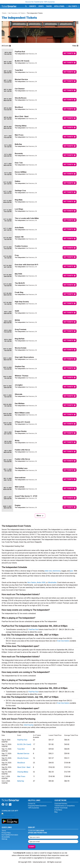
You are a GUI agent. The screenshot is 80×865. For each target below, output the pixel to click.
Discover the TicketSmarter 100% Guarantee (40, 2)
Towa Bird (20, 749)
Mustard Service (23, 754)
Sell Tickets (72, 6)
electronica (56, 571)
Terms (4, 830)
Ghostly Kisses (22, 758)
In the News (58, 810)
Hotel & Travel (59, 6)
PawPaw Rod (33, 629)
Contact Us (31, 803)
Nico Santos (31, 582)
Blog (55, 812)
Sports (41, 6)
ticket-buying (28, 725)
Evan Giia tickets (63, 641)
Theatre (49, 6)
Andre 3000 (41, 582)
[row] (40, 53)
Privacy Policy (6, 833)
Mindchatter (52, 582)
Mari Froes (21, 776)
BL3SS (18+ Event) (24, 744)
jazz (71, 571)
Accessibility (6, 837)
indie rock (48, 571)
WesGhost (21, 763)
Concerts (32, 6)
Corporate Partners (60, 803)
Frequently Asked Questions (37, 806)
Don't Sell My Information (10, 835)
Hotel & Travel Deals (61, 808)
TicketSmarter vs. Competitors (64, 806)
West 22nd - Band (23, 767)
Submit (31, 847)
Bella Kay (20, 781)
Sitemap (4, 839)
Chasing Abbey (22, 772)
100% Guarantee (33, 808)
